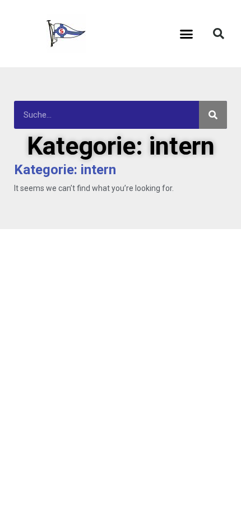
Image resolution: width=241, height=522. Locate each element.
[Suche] (213, 115)
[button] (186, 33)
